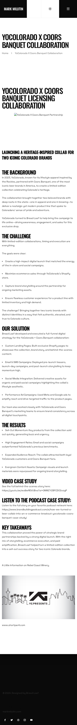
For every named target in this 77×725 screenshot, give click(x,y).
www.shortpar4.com (13, 625)
